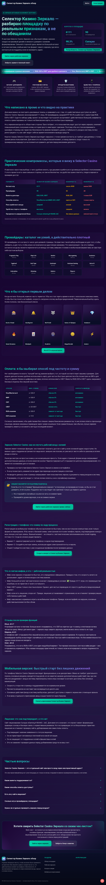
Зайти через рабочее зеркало (16, 56)
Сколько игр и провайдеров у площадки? (21, 801)
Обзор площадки (50, 861)
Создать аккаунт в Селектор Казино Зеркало (53, 553)
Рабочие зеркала (50, 865)
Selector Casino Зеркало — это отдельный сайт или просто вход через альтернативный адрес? (44, 768)
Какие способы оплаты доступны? (19, 787)
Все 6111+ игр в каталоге (53, 350)
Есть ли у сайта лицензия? (15, 794)
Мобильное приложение (52, 872)
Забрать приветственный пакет (17, 63)
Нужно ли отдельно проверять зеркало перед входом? (27, 808)
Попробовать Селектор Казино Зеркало (83, 50)
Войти (87, 3)
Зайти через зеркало (40, 843)
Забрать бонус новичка (64, 843)
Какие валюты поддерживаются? (18, 780)
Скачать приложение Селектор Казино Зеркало (53, 701)
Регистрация (97, 3)
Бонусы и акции (49, 868)
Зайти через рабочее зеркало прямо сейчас (53, 507)
